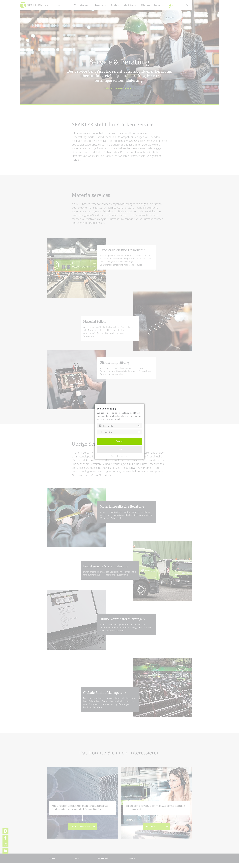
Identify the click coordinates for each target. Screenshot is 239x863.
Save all (119, 441)
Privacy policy (123, 456)
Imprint (113, 456)
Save (119, 449)
